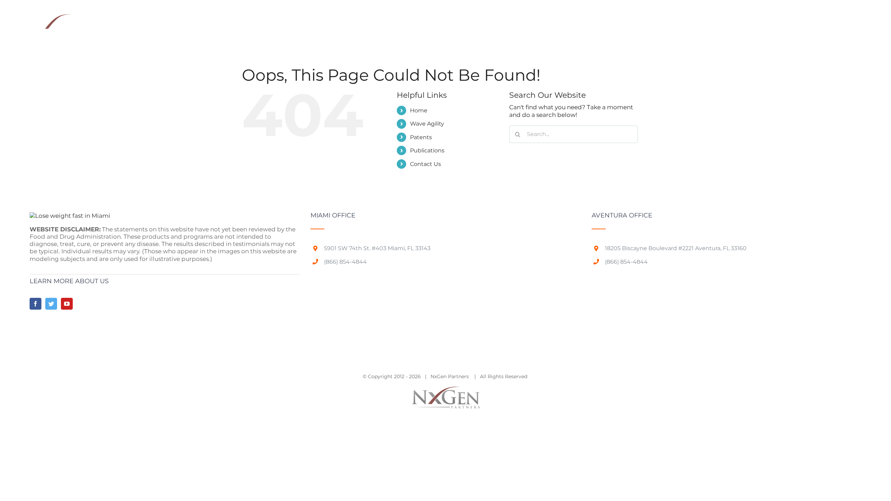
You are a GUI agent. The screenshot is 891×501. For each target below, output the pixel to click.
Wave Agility (427, 123)
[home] (70, 215)
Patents (421, 137)
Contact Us (425, 164)
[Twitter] (51, 304)
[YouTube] (67, 304)
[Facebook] (35, 304)
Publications (427, 150)
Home (418, 110)
